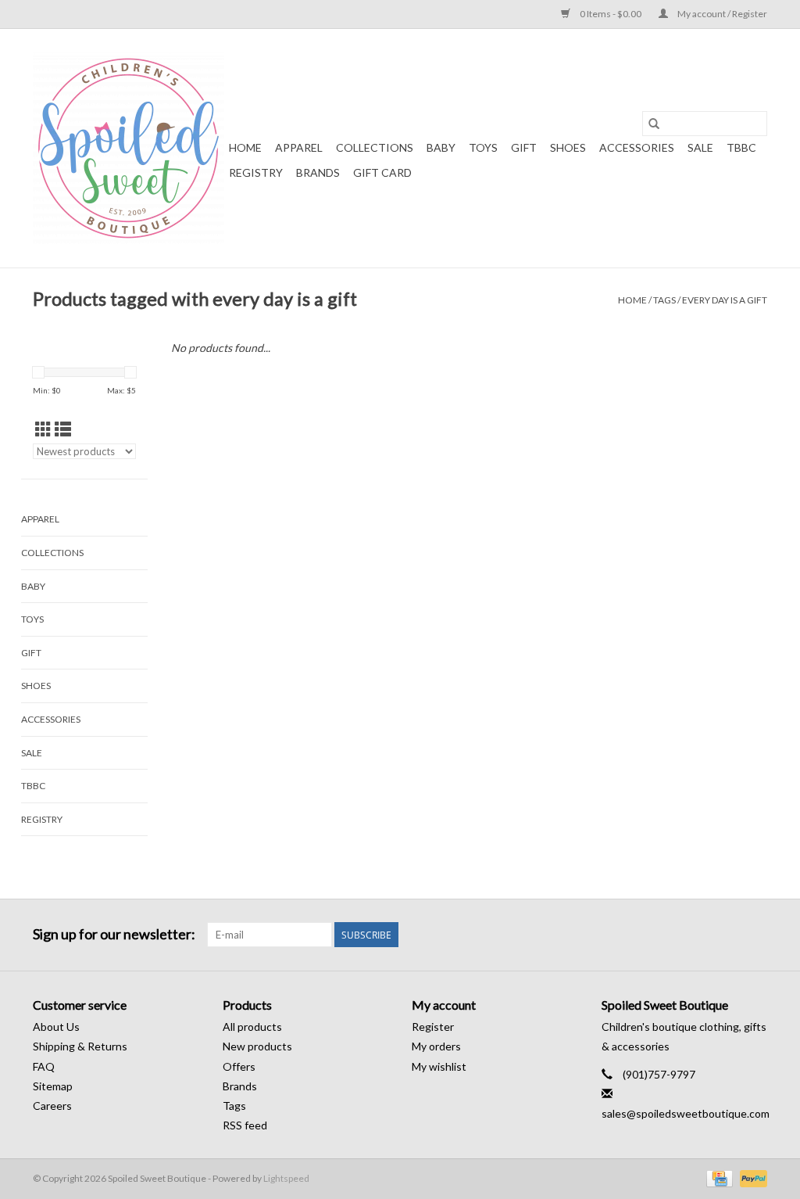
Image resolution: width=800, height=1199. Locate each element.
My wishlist (439, 1066)
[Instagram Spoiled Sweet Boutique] (754, 934)
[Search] (654, 123)
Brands (318, 172)
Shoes (568, 147)
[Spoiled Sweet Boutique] (128, 148)
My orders (436, 1046)
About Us (56, 1026)
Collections (374, 147)
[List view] (63, 429)
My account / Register (721, 14)
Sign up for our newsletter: (114, 934)
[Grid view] (43, 429)
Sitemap (53, 1086)
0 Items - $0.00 (610, 14)
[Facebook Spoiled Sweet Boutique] (727, 934)
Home (245, 147)
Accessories (636, 147)
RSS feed (245, 1125)
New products (257, 1046)
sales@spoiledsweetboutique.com (686, 1113)
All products (252, 1026)
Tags (664, 300)
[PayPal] (750, 1177)
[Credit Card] (717, 1177)
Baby (441, 147)
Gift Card (382, 172)
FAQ (44, 1066)
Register (433, 1026)
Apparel (299, 147)
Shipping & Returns (80, 1046)
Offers (239, 1066)
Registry (256, 172)
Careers (52, 1105)
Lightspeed (286, 1178)
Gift (524, 147)
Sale (700, 147)
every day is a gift (724, 300)
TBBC (741, 147)
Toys (483, 147)
